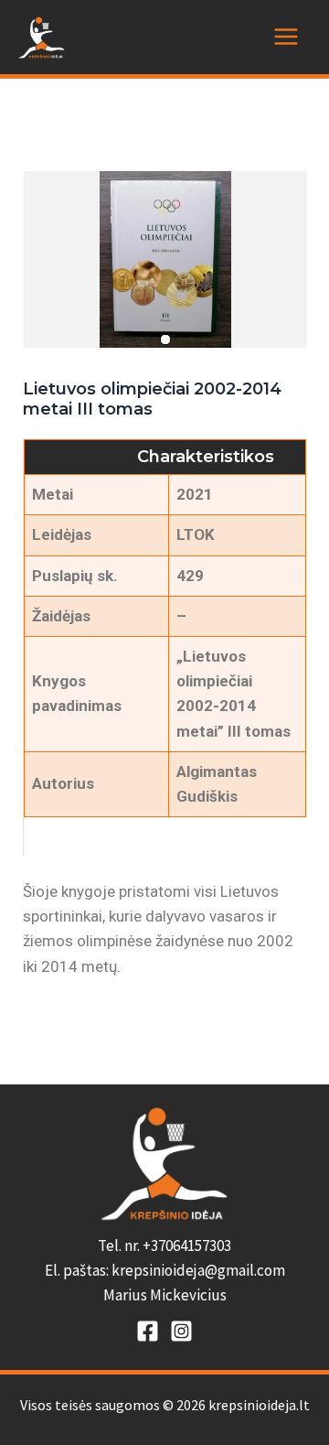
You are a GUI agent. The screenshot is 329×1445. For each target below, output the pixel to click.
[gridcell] (164, 1271)
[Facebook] (147, 1331)
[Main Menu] (286, 36)
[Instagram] (181, 1331)
